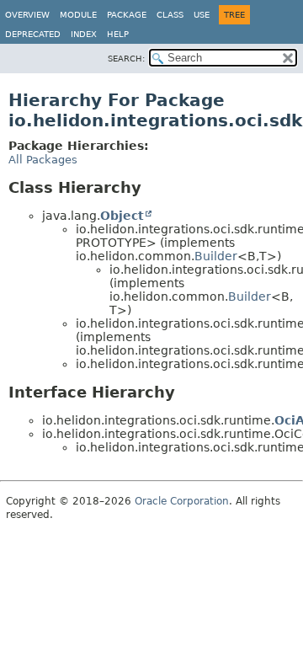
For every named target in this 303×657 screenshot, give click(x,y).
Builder (215, 256)
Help (118, 34)
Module (78, 14)
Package (126, 14)
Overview (27, 14)
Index (84, 34)
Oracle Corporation (182, 501)
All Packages (42, 159)
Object (122, 215)
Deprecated (33, 34)
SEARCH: (126, 58)
